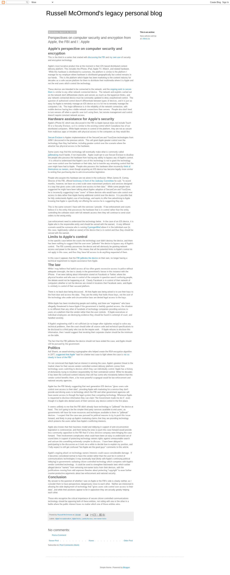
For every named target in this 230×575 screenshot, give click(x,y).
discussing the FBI (97, 57)
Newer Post (54, 541)
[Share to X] (97, 514)
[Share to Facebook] (100, 514)
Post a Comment (59, 535)
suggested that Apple (65, 354)
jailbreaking (53, 155)
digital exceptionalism (63, 519)
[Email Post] (86, 515)
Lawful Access (87, 519)
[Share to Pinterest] (103, 514)
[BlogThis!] (94, 514)
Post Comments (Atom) (69, 545)
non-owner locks (100, 519)
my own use (115, 57)
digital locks (76, 519)
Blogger (126, 567)
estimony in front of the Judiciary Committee (94, 181)
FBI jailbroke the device (87, 258)
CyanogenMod (93, 227)
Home (91, 541)
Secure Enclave (55, 137)
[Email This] (91, 514)
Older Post (128, 541)
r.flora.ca (146, 39)
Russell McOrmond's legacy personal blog (104, 13)
